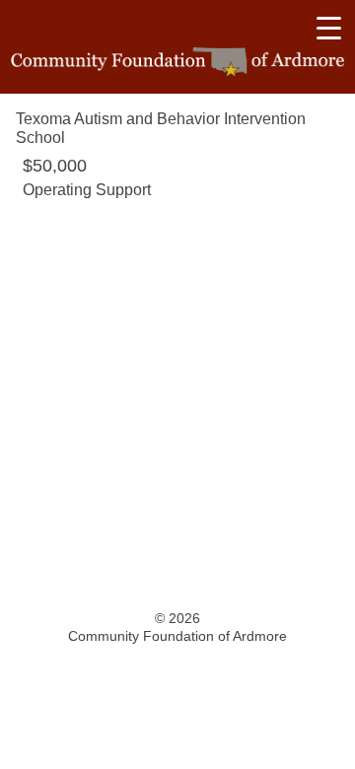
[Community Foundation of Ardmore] (177, 62)
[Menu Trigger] (328, 27)
